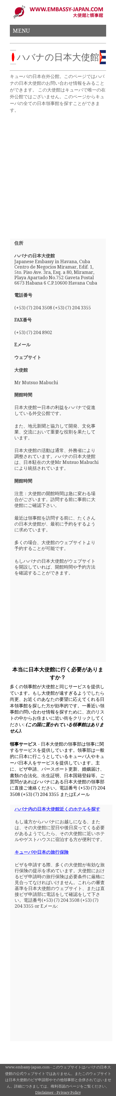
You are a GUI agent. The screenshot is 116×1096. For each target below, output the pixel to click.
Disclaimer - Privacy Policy (58, 1092)
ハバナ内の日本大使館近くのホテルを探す (57, 809)
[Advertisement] (58, 174)
